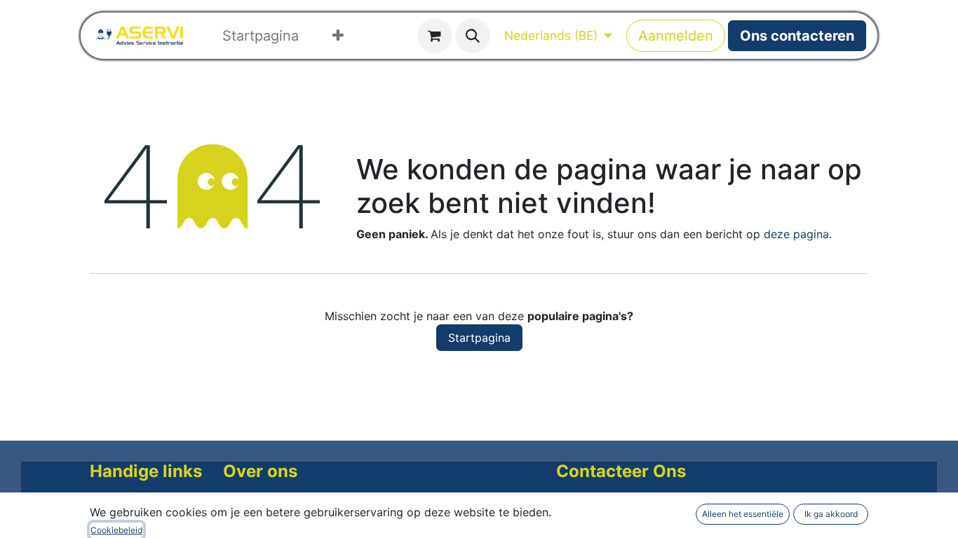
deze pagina (796, 234)
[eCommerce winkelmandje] (434, 35)
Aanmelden (675, 35)
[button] (472, 35)
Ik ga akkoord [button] (831, 514)
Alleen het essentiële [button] (742, 514)
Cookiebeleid (116, 530)
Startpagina (479, 338)
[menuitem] (260, 36)
